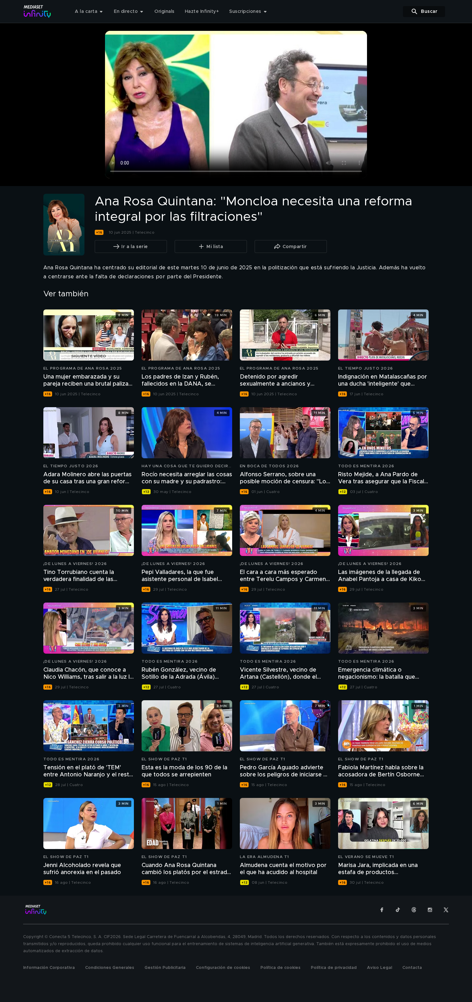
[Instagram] (430, 910)
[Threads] (414, 910)
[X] (446, 910)
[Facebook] (382, 910)
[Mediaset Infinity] (37, 11)
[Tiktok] (398, 910)
